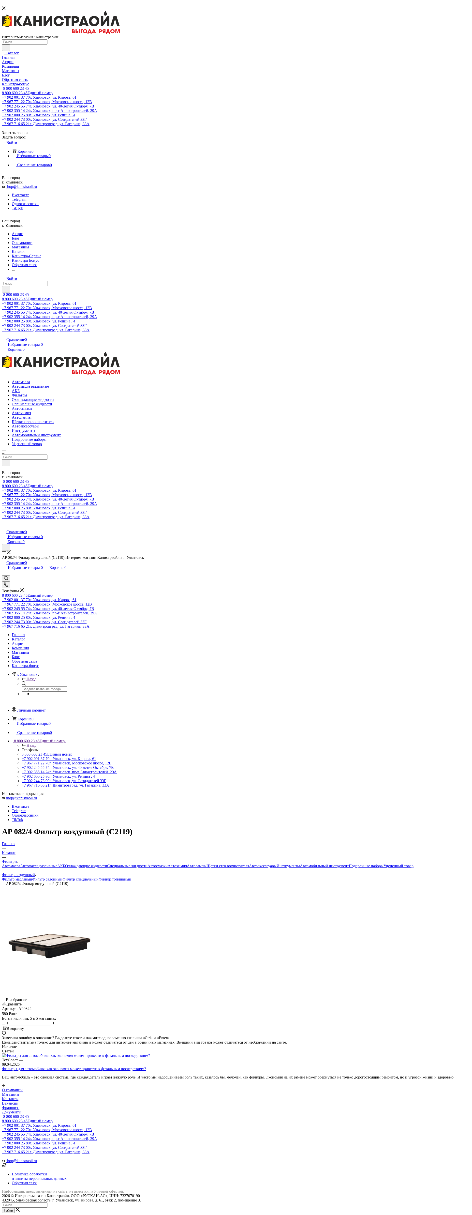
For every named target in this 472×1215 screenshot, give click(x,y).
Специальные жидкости (127, 866)
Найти (8, 1210)
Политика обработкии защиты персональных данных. (40, 1176)
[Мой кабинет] (4, 527)
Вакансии (10, 1103)
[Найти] (6, 48)
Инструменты (288, 866)
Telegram (19, 199)
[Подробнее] (3, 1085)
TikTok (17, 208)
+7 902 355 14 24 (49, 110)
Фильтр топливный (115, 879)
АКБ (61, 866)
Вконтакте (20, 195)
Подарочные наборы (366, 866)
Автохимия (177, 866)
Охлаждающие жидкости (86, 866)
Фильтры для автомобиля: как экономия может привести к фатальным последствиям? (74, 1069)
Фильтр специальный (80, 879)
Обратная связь (24, 1183)
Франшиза (10, 1108)
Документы (11, 1112)
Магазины (10, 1094)
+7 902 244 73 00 (44, 119)
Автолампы (196, 866)
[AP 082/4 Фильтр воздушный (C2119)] (49, 995)
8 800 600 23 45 (16, 88)
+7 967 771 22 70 (47, 102)
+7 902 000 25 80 (38, 115)
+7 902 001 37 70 (39, 97)
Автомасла (11, 866)
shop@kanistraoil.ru (21, 186)
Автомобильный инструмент (324, 866)
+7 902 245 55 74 (48, 106)
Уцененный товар (398, 866)
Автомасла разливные (38, 866)
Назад (31, 679)
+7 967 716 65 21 (45, 124)
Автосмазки (158, 866)
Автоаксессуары (263, 866)
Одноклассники (25, 204)
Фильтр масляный (17, 879)
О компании (12, 1090)
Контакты (10, 1099)
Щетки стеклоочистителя (227, 866)
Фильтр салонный (47, 879)
